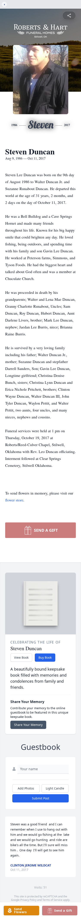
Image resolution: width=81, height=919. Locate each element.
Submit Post (40, 798)
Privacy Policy (28, 900)
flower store (14, 500)
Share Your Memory (28, 725)
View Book (21, 657)
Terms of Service (52, 900)
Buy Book (45, 657)
